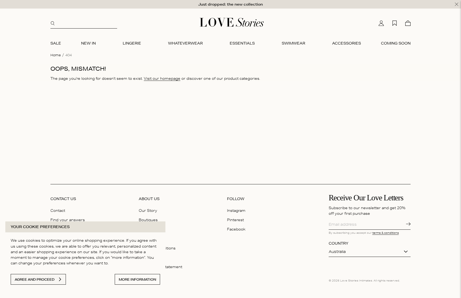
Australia (337, 251)
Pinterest (235, 219)
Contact (57, 210)
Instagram (236, 210)
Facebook (236, 229)
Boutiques (148, 219)
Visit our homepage (162, 78)
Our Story (148, 210)
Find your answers (67, 219)
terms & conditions (385, 233)
